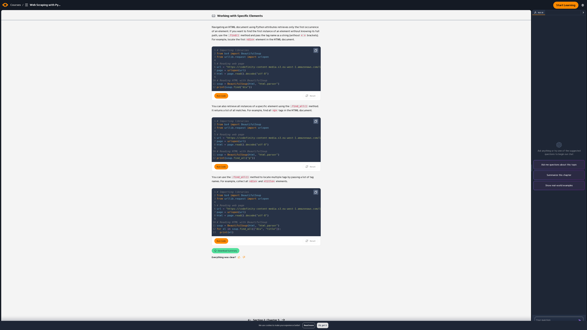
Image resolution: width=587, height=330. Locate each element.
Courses (15, 4)
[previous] (249, 320)
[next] (283, 320)
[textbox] (304, 69)
